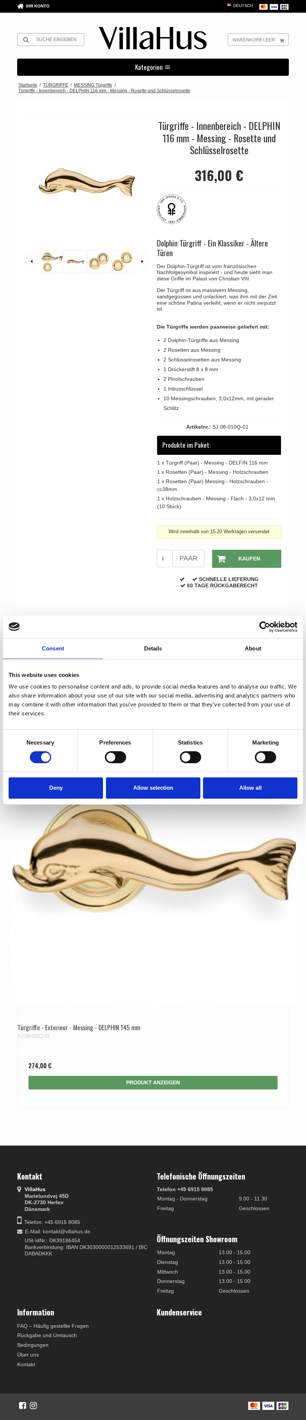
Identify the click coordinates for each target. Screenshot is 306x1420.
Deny (56, 787)
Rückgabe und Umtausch (47, 1335)
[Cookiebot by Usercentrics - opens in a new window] (264, 626)
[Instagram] (33, 1405)
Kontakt (26, 1364)
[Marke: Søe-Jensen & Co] (175, 213)
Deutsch (242, 5)
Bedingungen (33, 1345)
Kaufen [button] (249, 559)
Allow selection (153, 787)
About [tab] (253, 648)
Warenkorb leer (253, 40)
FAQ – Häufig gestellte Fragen (53, 1326)
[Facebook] (22, 1405)
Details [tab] (153, 648)
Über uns (28, 1355)
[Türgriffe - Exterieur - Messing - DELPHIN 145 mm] (153, 863)
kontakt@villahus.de (66, 1231)
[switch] (115, 757)
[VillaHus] (153, 38)
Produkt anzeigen (153, 1082)
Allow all (250, 787)
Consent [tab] (53, 648)
